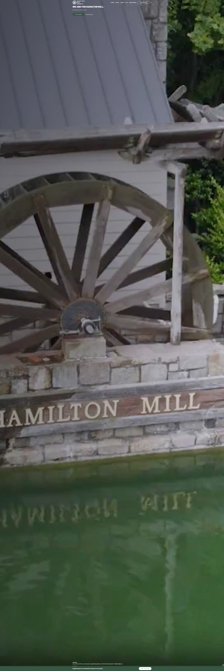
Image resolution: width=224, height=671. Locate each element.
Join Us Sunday (78, 14)
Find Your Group (145, 668)
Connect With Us (89, 14)
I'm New (112, 2)
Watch (117, 2)
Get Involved (143, 2)
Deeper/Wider (132, 2)
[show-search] (150, 2)
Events (122, 2)
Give (127, 2)
